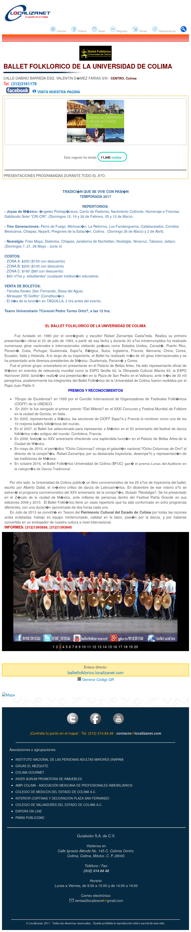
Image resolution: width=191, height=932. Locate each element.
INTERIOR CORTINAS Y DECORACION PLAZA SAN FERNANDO (62, 798)
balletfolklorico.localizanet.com (96, 672)
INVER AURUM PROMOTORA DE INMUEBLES (48, 779)
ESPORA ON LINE (28, 811)
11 (89, 646)
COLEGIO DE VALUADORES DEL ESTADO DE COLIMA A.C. (58, 804)
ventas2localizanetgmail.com (98, 900)
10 (84, 646)
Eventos (61, 31)
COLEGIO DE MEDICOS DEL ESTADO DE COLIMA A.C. (55, 792)
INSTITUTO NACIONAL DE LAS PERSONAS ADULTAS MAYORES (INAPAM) (69, 759)
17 (120, 646)
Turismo (82, 31)
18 (126, 646)
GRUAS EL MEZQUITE (31, 766)
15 (110, 646)
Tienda (142, 31)
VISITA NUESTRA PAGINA (58, 91)
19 (131, 646)
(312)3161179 (24, 84)
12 (94, 646)
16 (115, 646)
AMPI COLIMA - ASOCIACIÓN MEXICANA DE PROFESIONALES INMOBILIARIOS (73, 785)
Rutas (101, 31)
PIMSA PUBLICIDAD (29, 817)
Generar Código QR (97, 679)
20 (136, 646)
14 (105, 646)
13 (99, 646)
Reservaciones (167, 31)
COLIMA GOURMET (29, 772)
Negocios (121, 31)
